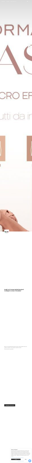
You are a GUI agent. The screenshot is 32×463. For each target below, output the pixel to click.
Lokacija (7, 1)
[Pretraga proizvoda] (29, 46)
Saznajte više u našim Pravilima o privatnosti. (17, 457)
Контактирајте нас (13, 1)
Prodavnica (3, 1)
